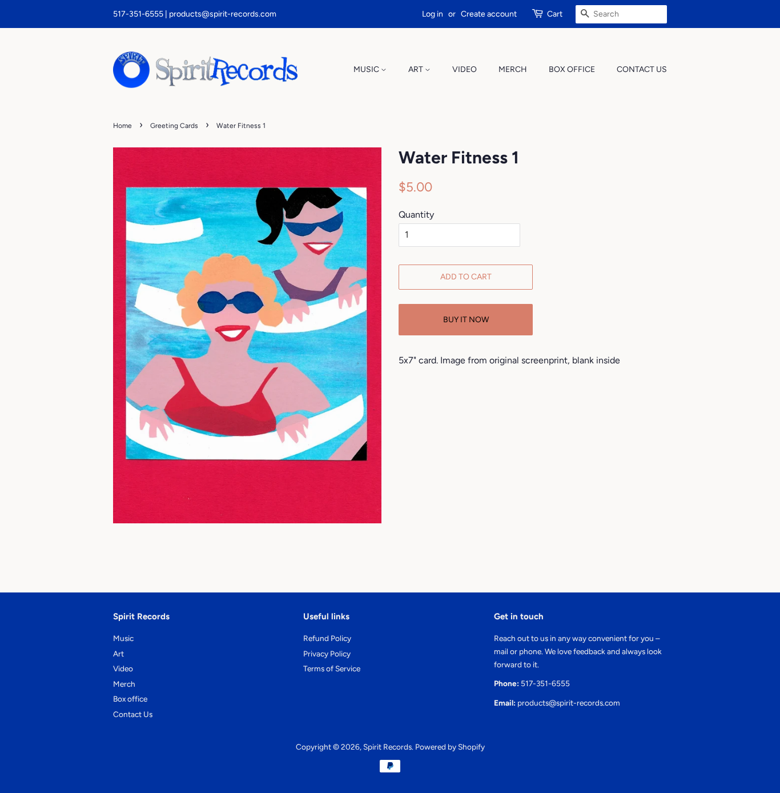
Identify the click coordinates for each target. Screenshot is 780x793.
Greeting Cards (174, 126)
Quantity (416, 214)
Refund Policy (327, 638)
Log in (432, 14)
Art (416, 69)
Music (367, 69)
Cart (554, 14)
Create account (489, 14)
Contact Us (642, 69)
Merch (512, 69)
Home (122, 126)
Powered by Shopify (450, 746)
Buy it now (466, 320)
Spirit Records (387, 746)
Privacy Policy (327, 653)
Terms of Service (331, 668)
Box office (572, 69)
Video (464, 69)
